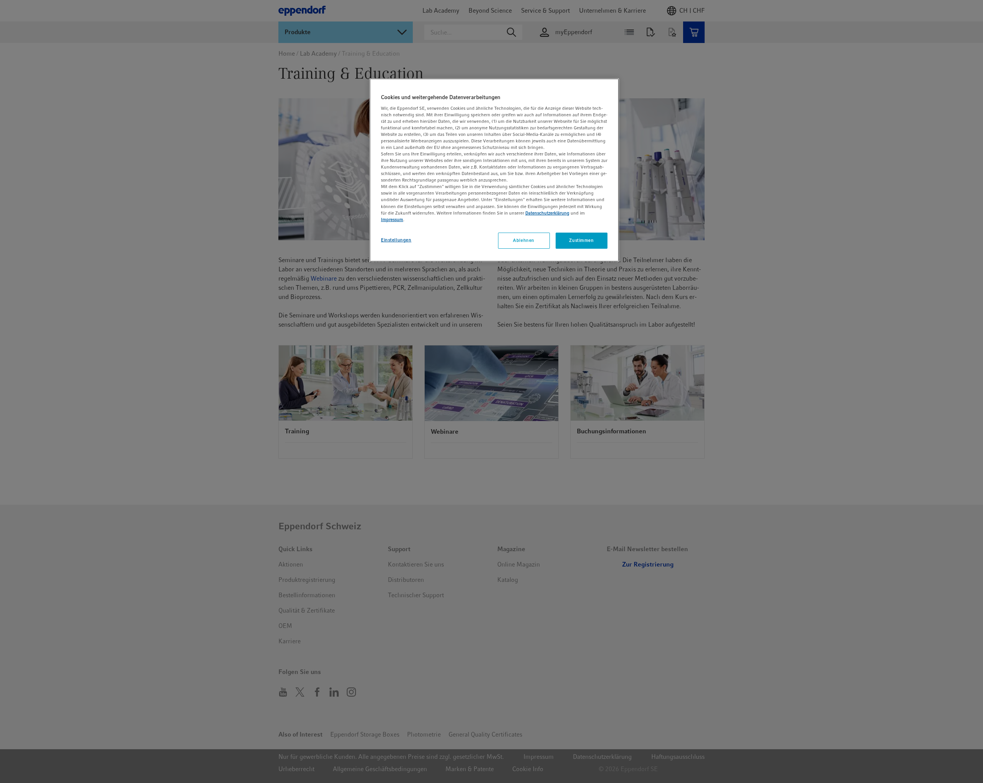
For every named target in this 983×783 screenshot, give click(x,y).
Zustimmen (581, 240)
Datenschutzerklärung (547, 213)
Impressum (392, 219)
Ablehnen (524, 240)
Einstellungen (396, 240)
